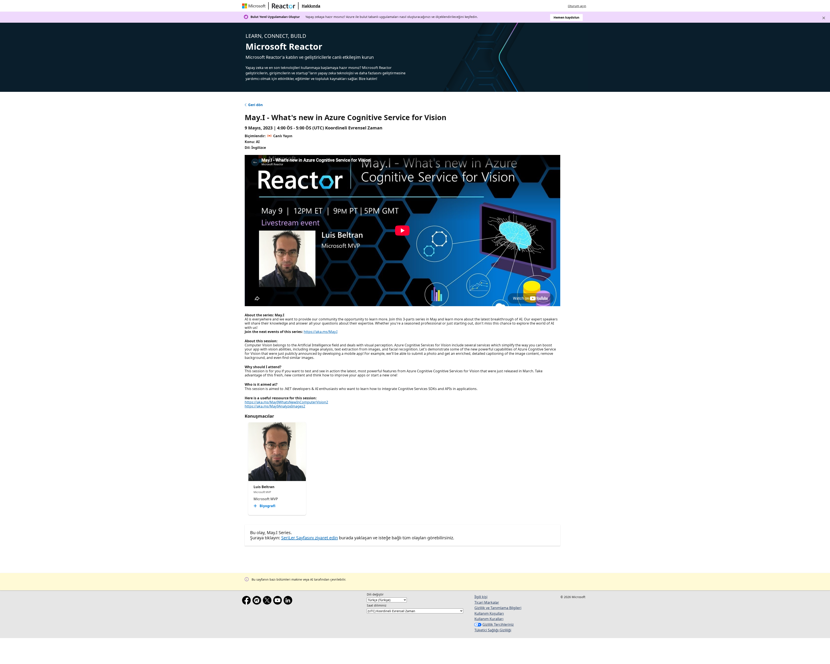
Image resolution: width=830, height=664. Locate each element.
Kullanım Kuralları (488, 618)
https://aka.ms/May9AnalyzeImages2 (275, 406)
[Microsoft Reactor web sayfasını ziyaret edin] (283, 6)
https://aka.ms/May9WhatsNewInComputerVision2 (286, 402)
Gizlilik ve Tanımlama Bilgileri (497, 607)
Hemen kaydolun (566, 17)
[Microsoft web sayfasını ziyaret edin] (254, 6)
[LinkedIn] (289, 601)
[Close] (823, 17)
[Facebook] (247, 601)
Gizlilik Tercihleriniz (498, 624)
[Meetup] (257, 601)
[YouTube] (278, 601)
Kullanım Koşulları (489, 613)
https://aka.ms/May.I (320, 331)
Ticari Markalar (486, 602)
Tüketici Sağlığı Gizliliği (492, 630)
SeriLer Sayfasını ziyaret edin (309, 538)
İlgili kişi (480, 596)
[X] (268, 601)
